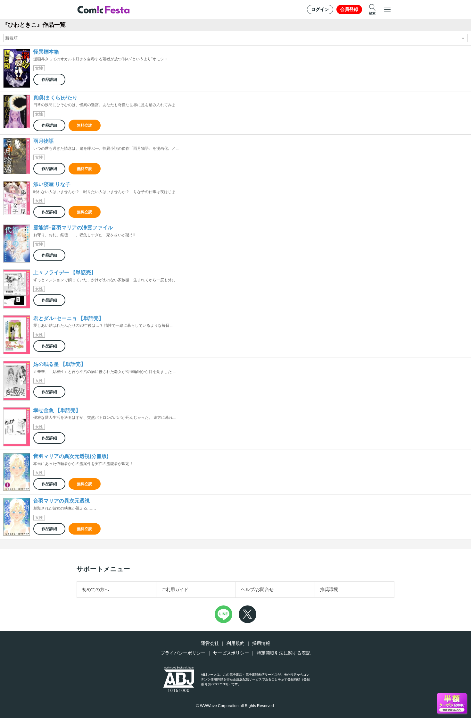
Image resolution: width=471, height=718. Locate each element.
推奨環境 (329, 589)
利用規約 (235, 643)
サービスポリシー (231, 652)
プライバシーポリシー (183, 652)
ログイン (320, 9)
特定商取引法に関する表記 (283, 652)
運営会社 (210, 643)
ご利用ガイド (174, 589)
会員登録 (349, 9)
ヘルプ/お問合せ (257, 589)
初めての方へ (95, 589)
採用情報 (261, 643)
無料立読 (84, 125)
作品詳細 (49, 79)
